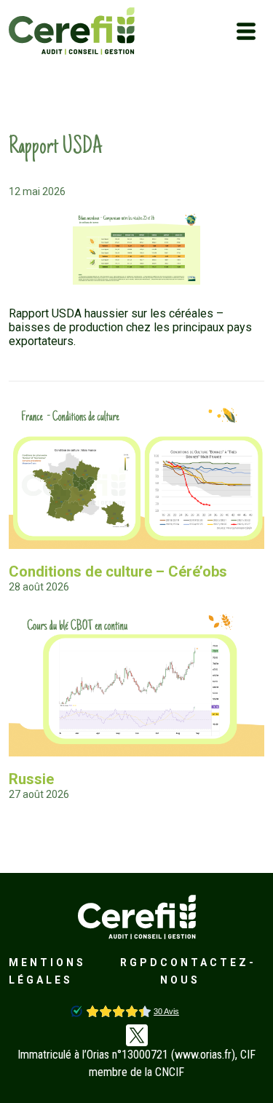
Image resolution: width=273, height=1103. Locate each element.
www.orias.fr (203, 1055)
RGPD (140, 962)
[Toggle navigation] (246, 31)
